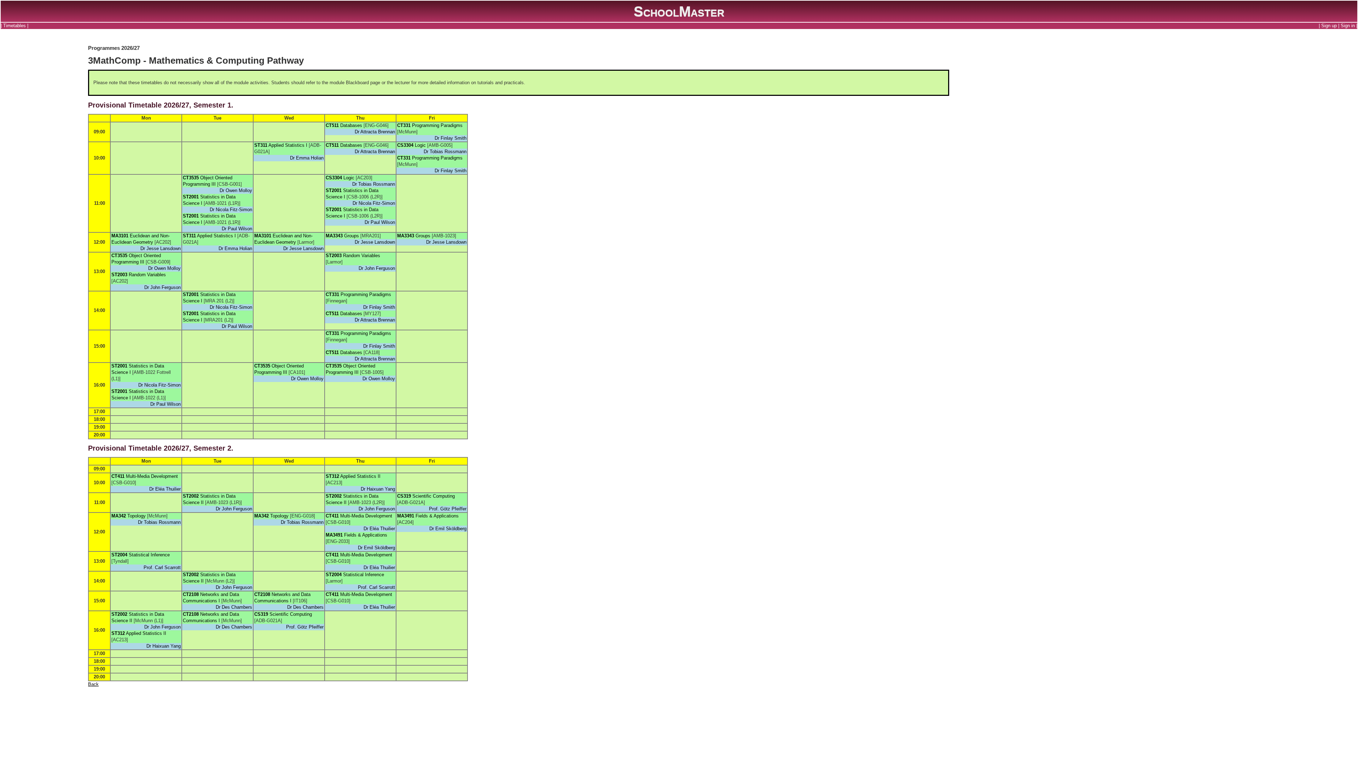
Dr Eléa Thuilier (165, 489)
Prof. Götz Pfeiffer (447, 508)
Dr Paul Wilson (237, 228)
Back (93, 684)
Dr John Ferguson (162, 287)
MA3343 (334, 235)
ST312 (332, 476)
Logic (420, 145)
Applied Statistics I (287, 145)
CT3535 (191, 177)
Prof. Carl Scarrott (162, 567)
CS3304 (405, 145)
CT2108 (191, 594)
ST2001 (191, 196)
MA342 (118, 516)
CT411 (117, 476)
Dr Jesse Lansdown (160, 248)
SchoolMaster (679, 11)
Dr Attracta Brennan (375, 131)
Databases (351, 125)
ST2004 (119, 554)
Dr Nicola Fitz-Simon (231, 209)
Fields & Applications (365, 535)
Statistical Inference (149, 554)
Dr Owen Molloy (236, 190)
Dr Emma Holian (307, 158)
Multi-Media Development (152, 476)
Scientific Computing (433, 496)
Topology (136, 516)
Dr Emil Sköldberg (376, 547)
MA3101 (119, 235)
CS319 (404, 496)
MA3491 (334, 535)
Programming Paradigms (437, 125)
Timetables (14, 25)
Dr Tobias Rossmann (445, 151)
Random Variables (147, 274)
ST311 (260, 145)
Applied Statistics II (360, 476)
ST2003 (119, 274)
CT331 (404, 125)
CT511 (332, 125)
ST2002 (191, 496)
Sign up (1329, 25)
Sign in (1348, 25)
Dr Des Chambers (234, 607)
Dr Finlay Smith (450, 138)
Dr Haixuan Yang (378, 489)
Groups (351, 235)
